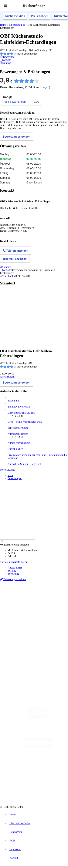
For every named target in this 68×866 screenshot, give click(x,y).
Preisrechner (39, 16)
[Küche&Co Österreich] (38, 792)
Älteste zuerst (15, 567)
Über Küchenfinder (18, 630)
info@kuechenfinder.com (13, 672)
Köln (51, 599)
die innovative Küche (19, 406)
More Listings (7, 469)
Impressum (15, 849)
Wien (24, 599)
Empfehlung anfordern (20, 592)
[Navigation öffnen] (5, 5)
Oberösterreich (14, 599)
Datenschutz (15, 832)
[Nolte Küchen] (28, 777)
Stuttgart (58, 599)
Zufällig (12, 570)
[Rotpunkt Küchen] (49, 777)
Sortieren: (14, 562)
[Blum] (37, 717)
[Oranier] (38, 762)
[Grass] (38, 732)
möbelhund (13, 400)
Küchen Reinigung (17, 624)
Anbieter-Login (18, 658)
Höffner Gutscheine (27, 611)
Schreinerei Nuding (18, 427)
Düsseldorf (33, 599)
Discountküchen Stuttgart (21, 412)
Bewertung (13, 573)
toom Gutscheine (26, 608)
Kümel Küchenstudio (19, 442)
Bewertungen (15, 478)
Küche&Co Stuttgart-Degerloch (24, 464)
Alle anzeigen (7, 376)
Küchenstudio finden (19, 589)
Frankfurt (43, 599)
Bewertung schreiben (16, 136)
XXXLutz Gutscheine (44, 605)
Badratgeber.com (17, 636)
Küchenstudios (15, 16)
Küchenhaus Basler (18, 433)
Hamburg (33, 596)
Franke (11, 602)
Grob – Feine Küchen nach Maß (25, 421)
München (42, 596)
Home (3, 24)
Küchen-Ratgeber (17, 627)
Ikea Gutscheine (26, 605)
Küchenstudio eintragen (20, 655)
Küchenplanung (16, 621)
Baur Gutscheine (42, 608)
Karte (10, 475)
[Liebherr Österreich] (38, 747)
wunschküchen (15, 449)
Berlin (25, 596)
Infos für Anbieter (17, 646)
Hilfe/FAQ (13, 633)
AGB (12, 840)
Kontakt (13, 858)
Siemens (18, 602)
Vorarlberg (52, 596)
